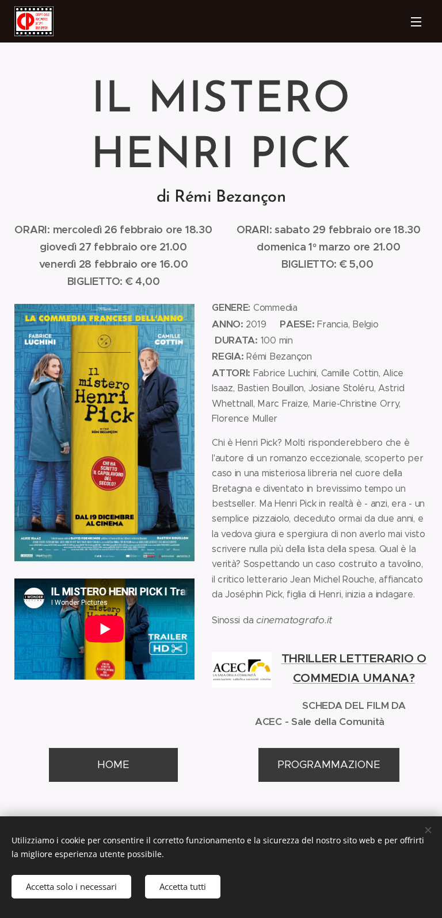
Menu (416, 21)
